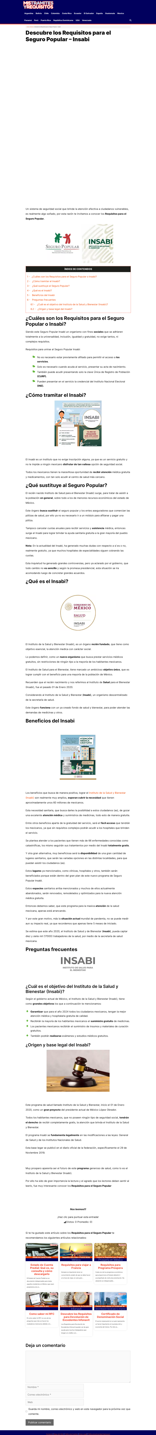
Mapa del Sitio (58, 1434)
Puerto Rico (46, 20)
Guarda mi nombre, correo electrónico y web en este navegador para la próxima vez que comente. (79, 1411)
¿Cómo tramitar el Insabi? (43, 281)
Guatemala (110, 13)
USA (78, 20)
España (99, 13)
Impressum (106, 1434)
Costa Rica (67, 13)
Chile (46, 13)
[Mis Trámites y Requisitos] (38, 4)
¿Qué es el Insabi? (39, 290)
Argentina (28, 13)
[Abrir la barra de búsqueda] (130, 20)
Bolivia (39, 13)
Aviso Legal (83, 1434)
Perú (36, 20)
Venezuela (86, 20)
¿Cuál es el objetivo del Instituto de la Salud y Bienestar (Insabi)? (69, 304)
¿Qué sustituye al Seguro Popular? (48, 286)
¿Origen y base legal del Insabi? (51, 309)
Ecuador (77, 13)
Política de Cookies (71, 1434)
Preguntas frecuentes (41, 299)
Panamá (28, 20)
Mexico (120, 13)
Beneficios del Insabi (41, 295)
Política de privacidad (95, 1434)
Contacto (49, 1434)
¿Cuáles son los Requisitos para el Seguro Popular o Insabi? (62, 276)
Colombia (55, 13)
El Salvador (89, 13)
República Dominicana (63, 20)
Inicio (28, 26)
